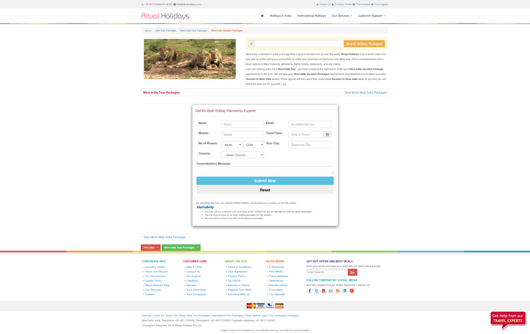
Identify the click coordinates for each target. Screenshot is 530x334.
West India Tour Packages (193, 30)
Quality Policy (153, 280)
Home (148, 30)
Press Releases (278, 276)
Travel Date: (274, 133)
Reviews (192, 285)
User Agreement (237, 271)
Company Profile (343, 4)
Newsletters (276, 280)
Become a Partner (239, 285)
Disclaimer (234, 280)
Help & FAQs (194, 267)
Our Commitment (155, 276)
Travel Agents (381, 4)
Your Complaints (196, 294)
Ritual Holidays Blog (157, 285)
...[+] (283, 84)
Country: (205, 153)
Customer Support (370, 15)
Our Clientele (277, 294)
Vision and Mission (156, 271)
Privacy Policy (236, 276)
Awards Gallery (278, 285)
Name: (203, 123)
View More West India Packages (366, 92)
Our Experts (194, 276)
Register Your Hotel (239, 290)
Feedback (192, 280)
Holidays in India (280, 15)
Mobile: (204, 133)
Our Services (341, 15)
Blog (182, 315)
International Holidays (312, 15)
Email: (270, 123)
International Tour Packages (227, 315)
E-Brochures (276, 267)
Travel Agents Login (256, 315)
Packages (293, 315)
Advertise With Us (239, 294)
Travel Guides (363, 4)
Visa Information (196, 290)
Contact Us (325, 4)
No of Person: (208, 143)
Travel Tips (172, 315)
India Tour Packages (165, 30)
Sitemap (146, 315)
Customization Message (213, 163)
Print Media (276, 271)
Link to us (158, 315)
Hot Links (149, 247)
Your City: (273, 143)
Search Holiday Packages (364, 44)
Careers (149, 294)
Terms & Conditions (240, 267)
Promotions (276, 290)
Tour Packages (277, 315)
